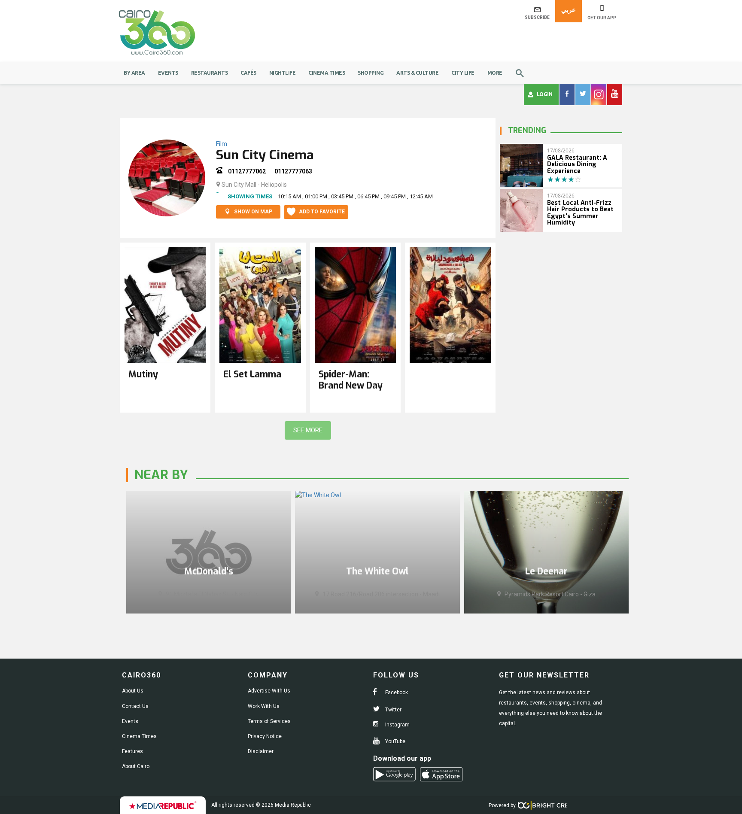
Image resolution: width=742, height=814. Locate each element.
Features (132, 751)
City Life (462, 73)
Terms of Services (269, 721)
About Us (132, 691)
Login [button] (545, 94)
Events (168, 73)
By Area (134, 73)
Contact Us (135, 706)
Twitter (392, 710)
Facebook (396, 692)
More (494, 73)
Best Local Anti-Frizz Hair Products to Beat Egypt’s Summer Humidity (580, 213)
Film (221, 143)
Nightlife (282, 73)
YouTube (394, 741)
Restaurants (209, 73)
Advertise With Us (269, 691)
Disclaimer (261, 751)
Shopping (370, 73)
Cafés (248, 73)
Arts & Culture (417, 73)
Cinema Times (326, 73)
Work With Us (264, 706)
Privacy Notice (265, 736)
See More (307, 430)
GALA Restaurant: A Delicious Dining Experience (577, 164)
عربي (568, 9)
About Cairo (135, 766)
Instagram (397, 725)
